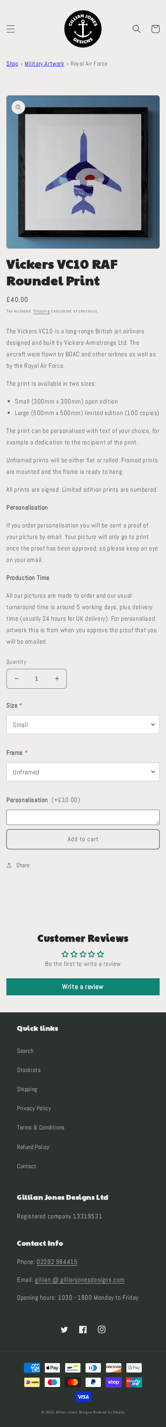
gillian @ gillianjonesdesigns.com (80, 1279)
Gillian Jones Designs (74, 1412)
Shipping (41, 311)
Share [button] (23, 865)
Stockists (28, 1070)
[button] (10, 29)
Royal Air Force (89, 63)
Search (25, 1050)
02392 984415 (57, 1262)
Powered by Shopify (109, 1412)
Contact (26, 1166)
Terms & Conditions (41, 1127)
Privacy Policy (34, 1108)
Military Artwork (44, 63)
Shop (12, 63)
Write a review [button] (82, 986)
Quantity (16, 661)
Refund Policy (33, 1147)
